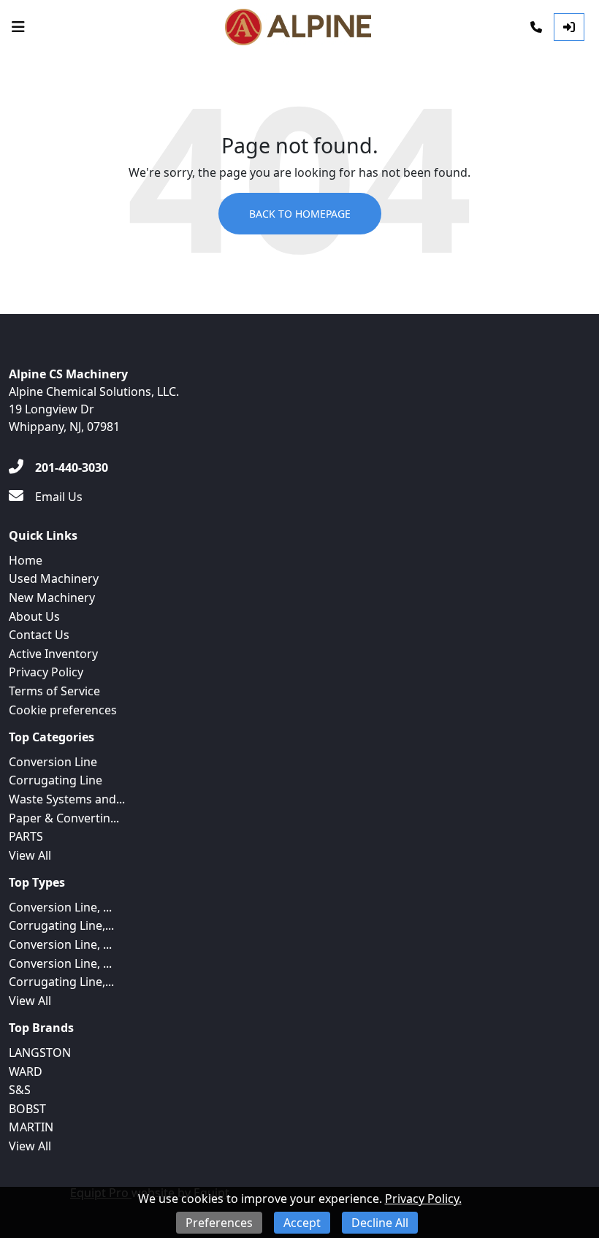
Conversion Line (53, 762)
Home (25, 560)
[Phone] (536, 27)
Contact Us (39, 635)
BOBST (27, 1109)
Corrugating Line (55, 780)
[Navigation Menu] (18, 27)
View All (30, 855)
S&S (20, 1090)
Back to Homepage (300, 214)
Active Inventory (53, 654)
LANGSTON (40, 1052)
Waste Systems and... (67, 799)
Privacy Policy (46, 672)
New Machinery (52, 597)
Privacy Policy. (423, 1199)
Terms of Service (54, 691)
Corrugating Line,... (61, 925)
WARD (25, 1071)
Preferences (219, 1223)
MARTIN (31, 1127)
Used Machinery (54, 578)
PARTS (26, 836)
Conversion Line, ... (60, 907)
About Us (34, 616)
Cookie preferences (63, 710)
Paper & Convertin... (64, 818)
